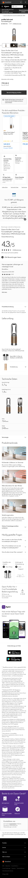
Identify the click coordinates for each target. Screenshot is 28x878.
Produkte (4, 843)
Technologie (24, 187)
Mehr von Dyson (6, 856)
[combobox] (12, 2)
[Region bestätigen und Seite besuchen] (25, 2)
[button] (14, 45)
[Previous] (1, 45)
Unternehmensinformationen (7, 870)
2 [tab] (14, 219)
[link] (11, 257)
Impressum (14, 868)
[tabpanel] (14, 205)
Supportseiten (12, 824)
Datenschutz (8, 865)
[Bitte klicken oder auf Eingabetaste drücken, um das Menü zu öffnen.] (2, 6)
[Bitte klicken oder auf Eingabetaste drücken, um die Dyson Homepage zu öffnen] (6, 7)
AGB (3, 865)
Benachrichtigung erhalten (23, 11)
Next (25, 133)
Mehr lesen (4, 292)
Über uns (4, 852)
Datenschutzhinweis (20, 868)
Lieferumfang (5, 187)
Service (4, 847)
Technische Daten (14, 187)
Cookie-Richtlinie (14, 865)
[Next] (27, 45)
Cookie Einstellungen (6, 868)
